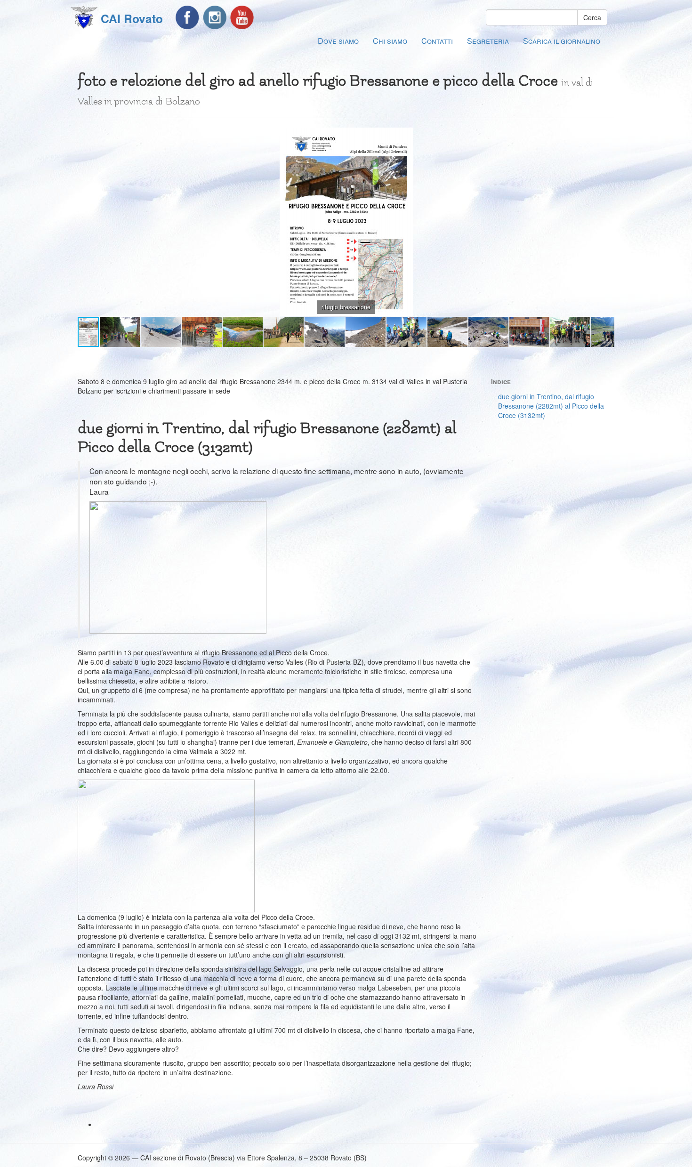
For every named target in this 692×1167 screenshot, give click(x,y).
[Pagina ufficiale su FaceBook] (187, 17)
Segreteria (488, 40)
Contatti (437, 40)
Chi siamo (390, 40)
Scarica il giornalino (561, 40)
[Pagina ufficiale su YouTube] (242, 17)
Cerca (592, 17)
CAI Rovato (132, 18)
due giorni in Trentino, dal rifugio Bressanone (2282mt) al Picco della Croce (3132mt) (551, 406)
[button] (605, 136)
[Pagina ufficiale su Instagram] (214, 17)
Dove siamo (338, 40)
